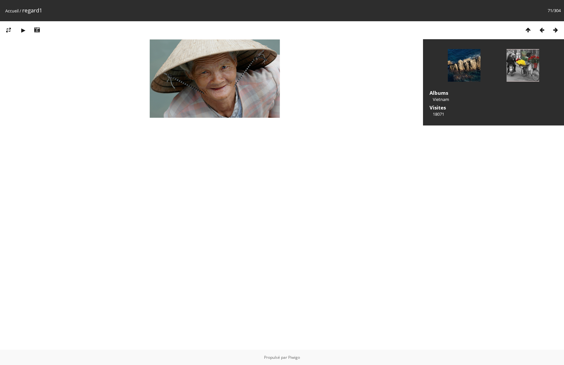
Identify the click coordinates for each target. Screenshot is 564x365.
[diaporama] (23, 30)
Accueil (12, 11)
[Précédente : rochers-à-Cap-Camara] (542, 30)
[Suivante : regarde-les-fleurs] (555, 30)
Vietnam (441, 99)
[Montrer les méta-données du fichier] (37, 30)
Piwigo (294, 357)
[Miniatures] (528, 30)
